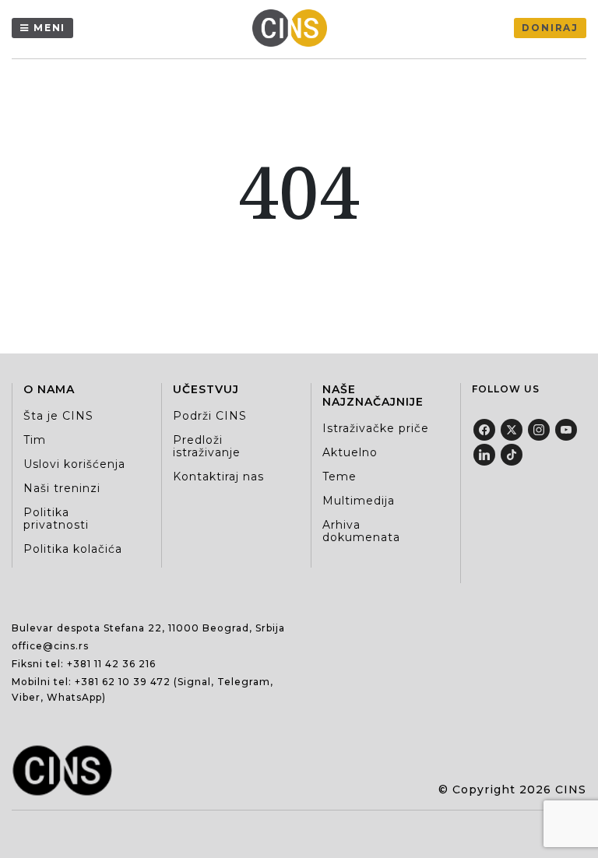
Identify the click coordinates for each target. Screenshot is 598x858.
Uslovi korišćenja (74, 464)
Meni (49, 27)
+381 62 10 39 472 (123, 681)
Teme (339, 476)
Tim (34, 440)
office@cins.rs (50, 646)
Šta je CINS (58, 416)
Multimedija (358, 501)
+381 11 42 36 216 (111, 664)
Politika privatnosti (56, 518)
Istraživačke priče (375, 428)
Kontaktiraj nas (218, 476)
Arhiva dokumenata (361, 531)
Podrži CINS (210, 416)
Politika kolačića (72, 549)
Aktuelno (350, 452)
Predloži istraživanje (207, 446)
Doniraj (550, 27)
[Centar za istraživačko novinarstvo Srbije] (293, 28)
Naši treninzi (61, 488)
